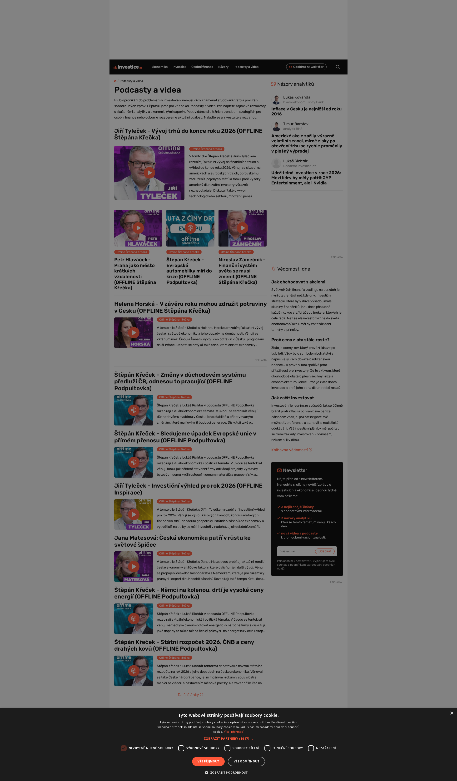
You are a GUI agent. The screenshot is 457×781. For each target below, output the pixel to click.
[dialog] (228, 744)
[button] (228, 738)
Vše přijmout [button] (208, 761)
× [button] (451, 713)
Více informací (234, 732)
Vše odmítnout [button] (246, 761)
